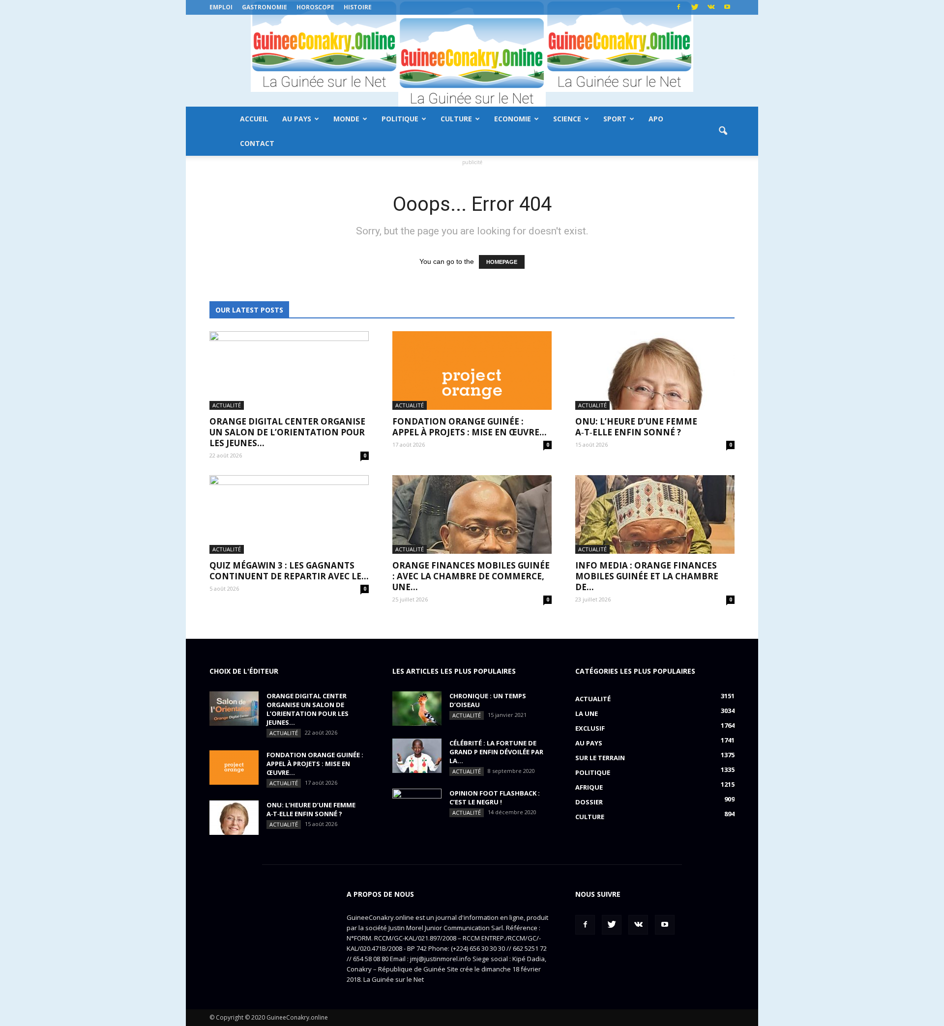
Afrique (589, 787)
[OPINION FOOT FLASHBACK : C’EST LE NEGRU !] (417, 806)
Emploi (221, 7)
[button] (723, 131)
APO (656, 118)
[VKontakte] (711, 7)
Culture (456, 118)
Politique (400, 118)
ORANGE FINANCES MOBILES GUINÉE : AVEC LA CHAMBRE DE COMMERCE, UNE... (471, 576)
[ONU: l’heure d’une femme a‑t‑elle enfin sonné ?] (655, 370)
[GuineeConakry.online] (472, 61)
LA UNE (586, 713)
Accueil (254, 118)
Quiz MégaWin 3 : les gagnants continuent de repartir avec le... (289, 571)
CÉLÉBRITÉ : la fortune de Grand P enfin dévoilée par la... (496, 752)
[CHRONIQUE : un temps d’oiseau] (417, 708)
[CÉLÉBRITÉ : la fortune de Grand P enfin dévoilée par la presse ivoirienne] (417, 756)
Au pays (296, 118)
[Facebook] (678, 7)
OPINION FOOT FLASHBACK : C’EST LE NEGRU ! (494, 797)
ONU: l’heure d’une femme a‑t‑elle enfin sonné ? (636, 427)
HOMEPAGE (501, 262)
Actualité (226, 405)
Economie (512, 118)
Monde (346, 118)
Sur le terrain (600, 757)
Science (567, 118)
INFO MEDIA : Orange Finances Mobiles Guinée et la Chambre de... (646, 576)
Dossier (589, 802)
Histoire (358, 7)
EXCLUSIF (590, 728)
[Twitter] (694, 7)
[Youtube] (727, 7)
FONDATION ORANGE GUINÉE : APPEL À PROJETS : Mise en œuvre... (469, 427)
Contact (257, 143)
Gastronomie (264, 7)
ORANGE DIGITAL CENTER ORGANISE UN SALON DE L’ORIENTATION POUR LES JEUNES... (287, 432)
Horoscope (315, 7)
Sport (614, 118)
